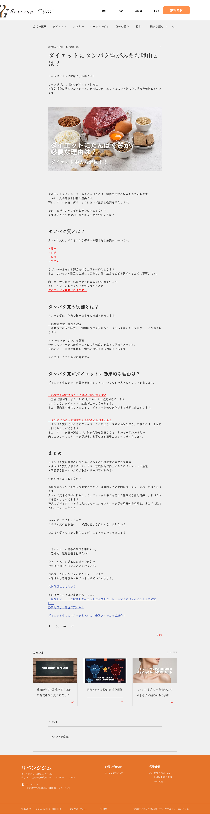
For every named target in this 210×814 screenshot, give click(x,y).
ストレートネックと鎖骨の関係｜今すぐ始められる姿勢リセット (154, 693)
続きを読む (157, 26)
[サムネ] (105, 670)
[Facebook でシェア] (49, 626)
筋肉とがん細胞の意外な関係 (105, 689)
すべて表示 (171, 652)
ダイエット (60, 26)
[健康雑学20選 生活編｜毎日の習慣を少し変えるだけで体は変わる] (55, 670)
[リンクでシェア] (72, 626)
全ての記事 (40, 26)
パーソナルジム (99, 26)
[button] (173, 26)
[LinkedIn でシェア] (64, 626)
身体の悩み (122, 26)
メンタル (78, 26)
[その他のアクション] (160, 47)
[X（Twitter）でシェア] (57, 626)
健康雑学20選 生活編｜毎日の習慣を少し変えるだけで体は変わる (55, 693)
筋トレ (139, 26)
